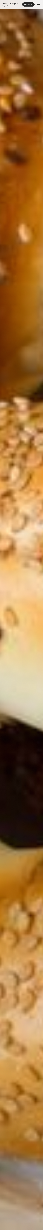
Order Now (28, 4)
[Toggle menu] (38, 4)
